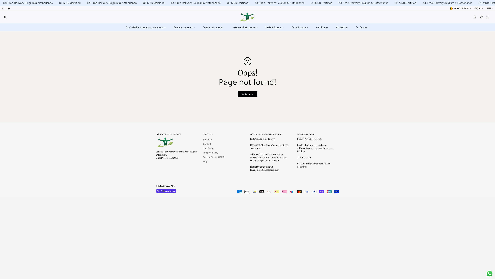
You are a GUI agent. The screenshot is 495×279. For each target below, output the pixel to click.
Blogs (205, 161)
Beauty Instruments (212, 27)
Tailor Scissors (299, 27)
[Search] (5, 17)
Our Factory (361, 27)
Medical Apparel (273, 27)
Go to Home (247, 94)
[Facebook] (9, 8)
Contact (207, 144)
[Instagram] (3, 8)
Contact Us (341, 27)
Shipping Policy (210, 152)
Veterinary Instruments (244, 27)
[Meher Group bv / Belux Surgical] (247, 17)
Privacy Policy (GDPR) (214, 157)
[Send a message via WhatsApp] (490, 274)
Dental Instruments (183, 27)
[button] (487, 17)
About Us (207, 139)
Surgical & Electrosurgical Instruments (144, 27)
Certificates (322, 27)
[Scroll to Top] (490, 265)
